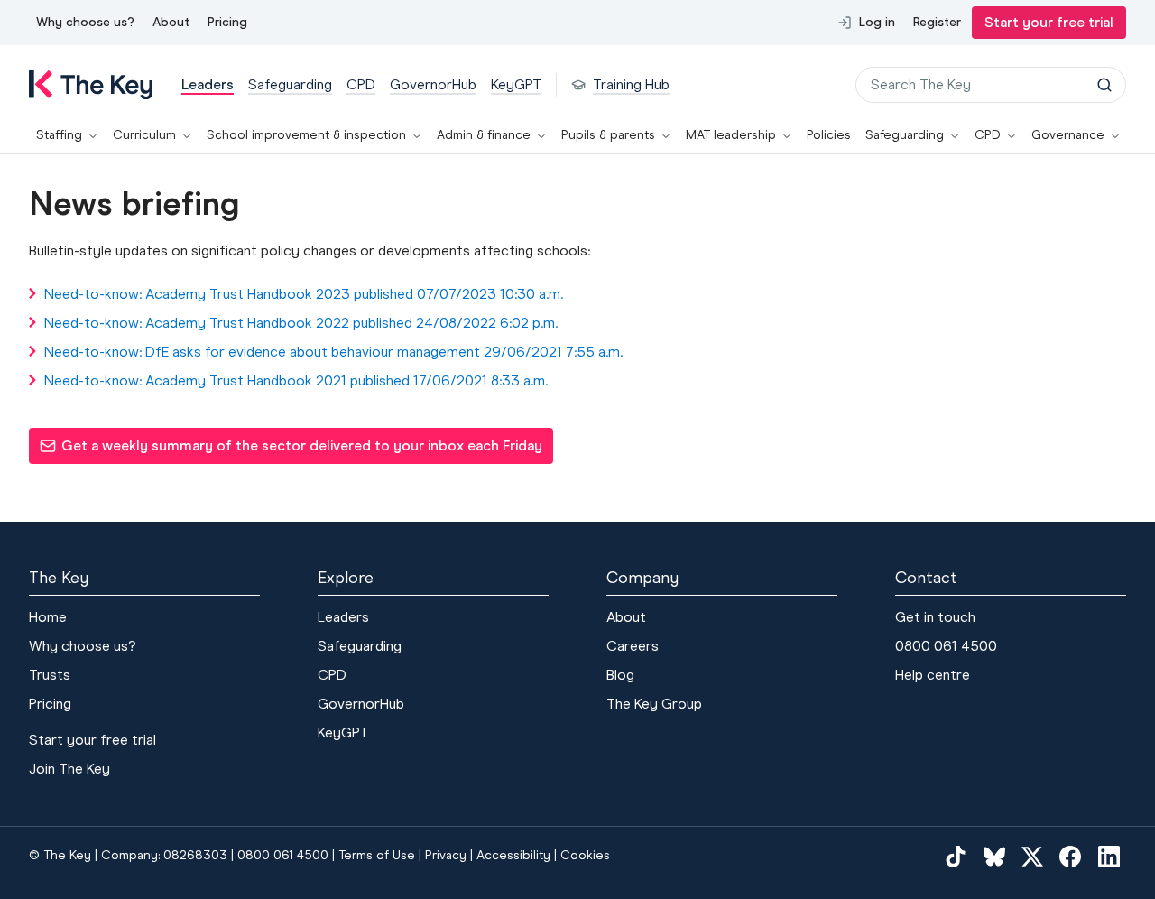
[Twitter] (1032, 855)
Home (48, 617)
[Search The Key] (1104, 84)
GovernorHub (361, 703)
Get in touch (935, 617)
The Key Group (654, 703)
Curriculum (144, 135)
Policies (829, 135)
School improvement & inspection (306, 135)
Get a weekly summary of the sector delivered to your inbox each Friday (290, 450)
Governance (1067, 135)
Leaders (343, 617)
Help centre (932, 674)
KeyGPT (343, 732)
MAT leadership (731, 135)
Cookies (585, 855)
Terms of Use (376, 855)
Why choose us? (85, 22)
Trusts (49, 674)
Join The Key (69, 768)
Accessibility (513, 855)
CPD (988, 135)
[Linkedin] (1109, 855)
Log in (877, 22)
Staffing (59, 135)
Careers (632, 645)
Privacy (446, 855)
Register (937, 22)
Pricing (227, 22)
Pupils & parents (608, 135)
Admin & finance (484, 135)
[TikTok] (955, 855)
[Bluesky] (994, 855)
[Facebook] (1070, 855)
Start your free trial (1048, 22)
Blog (620, 674)
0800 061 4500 (946, 645)
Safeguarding (904, 135)
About (170, 22)
